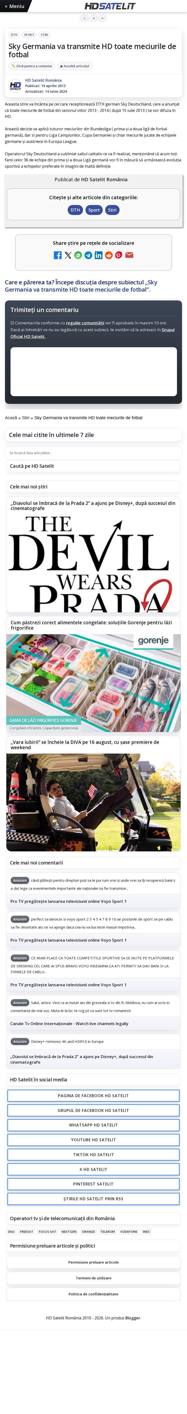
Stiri (44, 35)
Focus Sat (47, 1231)
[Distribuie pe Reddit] (109, 255)
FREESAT (26, 1231)
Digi (11, 1231)
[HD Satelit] (109, 6)
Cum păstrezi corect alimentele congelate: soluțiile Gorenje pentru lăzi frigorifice (91, 625)
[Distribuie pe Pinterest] (119, 255)
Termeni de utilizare (94, 1277)
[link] (93, 555)
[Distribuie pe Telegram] (88, 255)
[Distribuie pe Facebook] (58, 255)
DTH (14, 35)
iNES (146, 1231)
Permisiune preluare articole (93, 1262)
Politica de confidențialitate (93, 1293)
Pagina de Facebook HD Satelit (93, 1095)
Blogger (132, 1318)
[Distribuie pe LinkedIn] (99, 255)
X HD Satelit (94, 1169)
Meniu (14, 6)
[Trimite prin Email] (129, 255)
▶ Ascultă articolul (75, 66)
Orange (88, 1231)
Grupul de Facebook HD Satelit (93, 1110)
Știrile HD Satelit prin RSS (93, 1198)
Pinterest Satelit (93, 1184)
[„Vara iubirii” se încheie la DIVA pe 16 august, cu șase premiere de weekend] (93, 803)
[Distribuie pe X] (68, 255)
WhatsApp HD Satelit (93, 1125)
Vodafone (128, 1231)
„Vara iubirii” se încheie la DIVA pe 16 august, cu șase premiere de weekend (85, 745)
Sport (29, 35)
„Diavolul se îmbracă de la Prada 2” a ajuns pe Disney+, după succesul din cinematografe (93, 506)
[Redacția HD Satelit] (15, 86)
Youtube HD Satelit (93, 1140)
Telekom (107, 1231)
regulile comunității (85, 323)
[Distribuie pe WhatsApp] (78, 255)
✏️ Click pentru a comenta (32, 66)
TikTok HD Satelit (93, 1154)
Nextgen (69, 1231)
